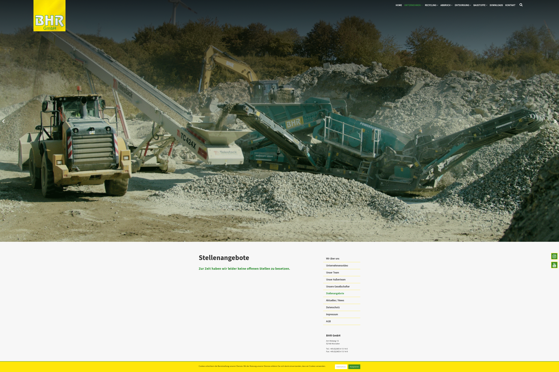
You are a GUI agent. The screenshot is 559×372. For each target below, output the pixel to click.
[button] (3, 121)
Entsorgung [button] (462, 5)
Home (399, 5)
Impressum (332, 314)
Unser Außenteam (336, 279)
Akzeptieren (354, 367)
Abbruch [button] (446, 5)
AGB (328, 321)
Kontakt (510, 5)
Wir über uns (332, 258)
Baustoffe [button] (479, 5)
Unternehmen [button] (412, 5)
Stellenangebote (335, 293)
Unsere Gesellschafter (338, 286)
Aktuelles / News (335, 300)
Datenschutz (341, 367)
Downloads (496, 5)
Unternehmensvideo (337, 265)
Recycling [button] (431, 5)
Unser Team (332, 272)
